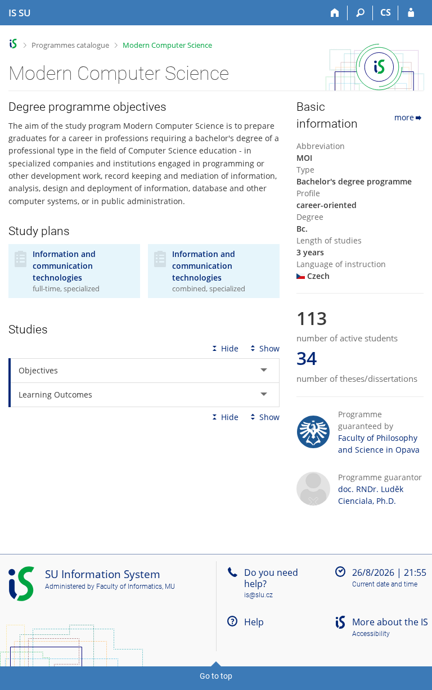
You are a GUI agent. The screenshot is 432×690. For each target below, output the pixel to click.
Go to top (216, 675)
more (404, 117)
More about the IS (390, 622)
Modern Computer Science (167, 45)
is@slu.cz (258, 595)
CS (385, 12)
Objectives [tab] (38, 370)
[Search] (360, 13)
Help (254, 622)
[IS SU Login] (411, 13)
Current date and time (384, 584)
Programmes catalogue (70, 45)
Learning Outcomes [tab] (55, 394)
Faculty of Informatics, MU (135, 586)
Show (269, 348)
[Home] (335, 13)
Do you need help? (271, 577)
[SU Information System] (13, 43)
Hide (229, 348)
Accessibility (371, 634)
